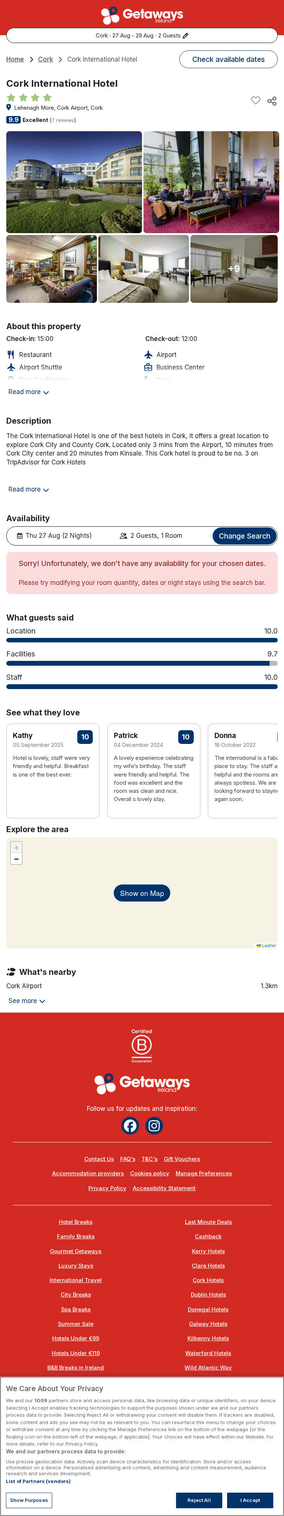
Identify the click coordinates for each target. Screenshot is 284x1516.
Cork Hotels (208, 1280)
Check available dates (228, 59)
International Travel (76, 1280)
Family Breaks (76, 1236)
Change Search (244, 536)
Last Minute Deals (208, 1222)
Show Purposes (29, 1500)
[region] (142, 1446)
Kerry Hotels (208, 1251)
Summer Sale (76, 1324)
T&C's (150, 1159)
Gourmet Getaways (75, 1251)
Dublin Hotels (208, 1294)
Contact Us (99, 1159)
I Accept (250, 1500)
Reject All (198, 1500)
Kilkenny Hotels (208, 1338)
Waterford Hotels (208, 1353)
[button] (267, 761)
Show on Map (142, 893)
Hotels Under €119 (76, 1353)
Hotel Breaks (75, 1222)
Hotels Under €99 (75, 1338)
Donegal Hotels (208, 1309)
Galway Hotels (208, 1324)
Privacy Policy (107, 1188)
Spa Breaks (76, 1309)
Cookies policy (149, 1173)
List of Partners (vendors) (38, 1481)
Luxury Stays (75, 1265)
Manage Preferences (204, 1173)
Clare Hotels (208, 1265)
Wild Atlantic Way (208, 1367)
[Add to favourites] (256, 101)
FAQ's (127, 1159)
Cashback (208, 1236)
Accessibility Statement (164, 1188)
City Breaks (76, 1294)
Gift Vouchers (182, 1159)
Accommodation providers (88, 1173)
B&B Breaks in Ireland (75, 1367)
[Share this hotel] (271, 101)
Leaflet (268, 945)
